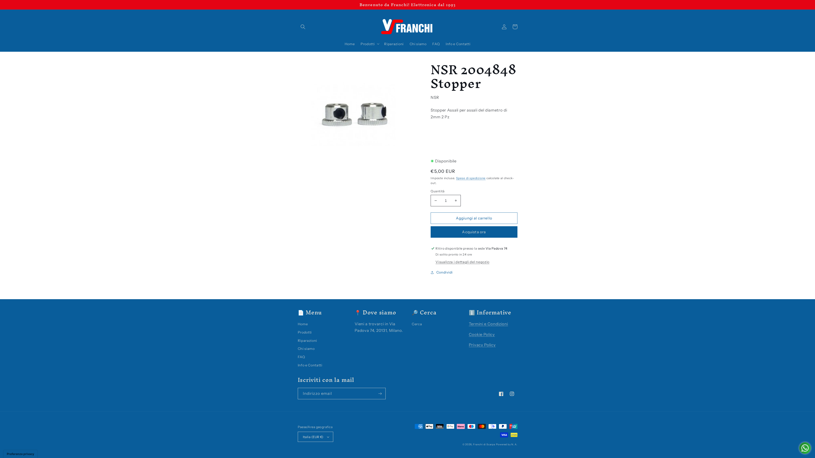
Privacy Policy (482, 344)
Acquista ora (474, 232)
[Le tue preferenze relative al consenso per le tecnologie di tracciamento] (20, 454)
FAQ (301, 357)
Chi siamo (306, 348)
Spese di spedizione (471, 178)
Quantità (438, 191)
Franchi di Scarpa (484, 444)
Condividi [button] (444, 272)
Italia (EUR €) (313, 437)
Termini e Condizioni (488, 323)
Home (303, 324)
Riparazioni (307, 340)
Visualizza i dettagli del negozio (462, 262)
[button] (303, 26)
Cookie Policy (482, 334)
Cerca (417, 324)
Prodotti (305, 332)
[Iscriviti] (380, 393)
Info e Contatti (310, 365)
